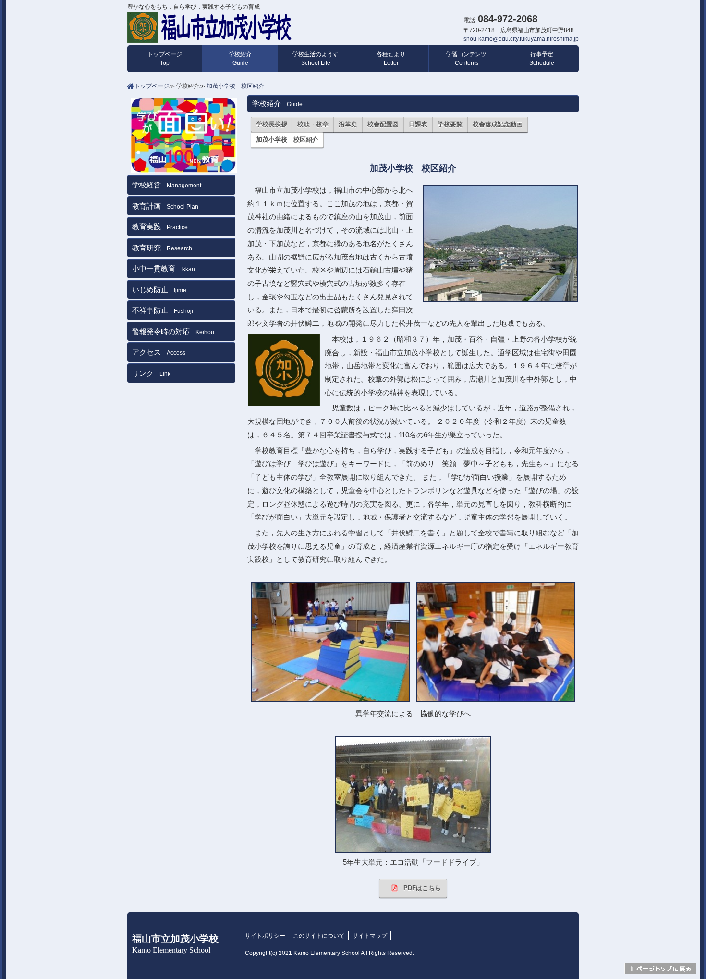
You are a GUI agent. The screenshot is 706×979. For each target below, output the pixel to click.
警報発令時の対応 (173, 331)
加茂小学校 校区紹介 (235, 86)
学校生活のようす (315, 58)
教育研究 (162, 248)
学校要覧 (450, 124)
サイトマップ (370, 935)
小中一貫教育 (163, 268)
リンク (151, 373)
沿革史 (348, 124)
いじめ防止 (159, 289)
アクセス (158, 352)
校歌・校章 (313, 124)
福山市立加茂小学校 (175, 943)
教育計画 (165, 206)
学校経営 (166, 185)
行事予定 (541, 58)
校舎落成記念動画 (498, 124)
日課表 (418, 124)
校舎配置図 (383, 124)
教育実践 (160, 227)
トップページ (164, 58)
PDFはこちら (419, 888)
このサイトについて (319, 935)
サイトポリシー (265, 935)
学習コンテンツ (466, 58)
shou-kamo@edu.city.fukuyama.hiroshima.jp (521, 39)
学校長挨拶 (271, 124)
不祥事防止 (162, 310)
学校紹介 (240, 58)
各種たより (391, 58)
